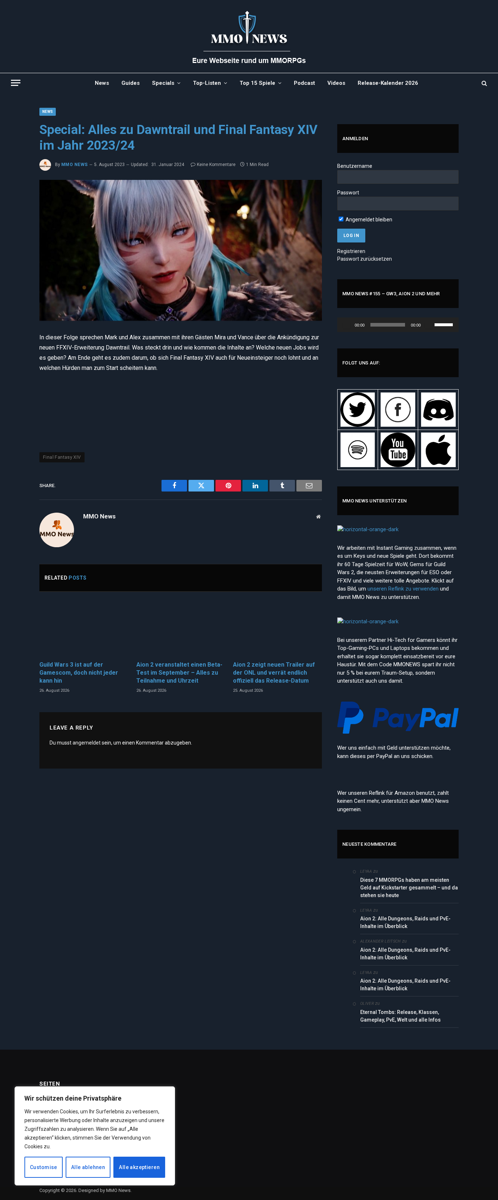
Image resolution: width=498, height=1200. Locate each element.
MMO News (74, 164)
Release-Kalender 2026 (388, 83)
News (102, 83)
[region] (95, 1135)
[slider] (445, 324)
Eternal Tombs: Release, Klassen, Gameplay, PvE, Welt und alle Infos (400, 1016)
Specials (163, 83)
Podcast (304, 83)
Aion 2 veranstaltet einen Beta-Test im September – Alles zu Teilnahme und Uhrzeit (179, 672)
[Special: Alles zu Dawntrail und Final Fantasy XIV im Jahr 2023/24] (180, 250)
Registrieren (351, 251)
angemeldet (87, 743)
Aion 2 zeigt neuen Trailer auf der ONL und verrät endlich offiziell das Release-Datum (274, 672)
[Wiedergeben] (346, 324)
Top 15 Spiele (257, 83)
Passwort (348, 193)
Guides (130, 83)
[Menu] (15, 83)
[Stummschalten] (428, 324)
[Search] (483, 83)
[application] (398, 324)
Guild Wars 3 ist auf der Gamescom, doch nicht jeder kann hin (78, 672)
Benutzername (354, 166)
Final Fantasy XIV (62, 457)
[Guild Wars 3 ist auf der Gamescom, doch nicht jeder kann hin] (83, 628)
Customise (43, 1167)
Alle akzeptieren (139, 1167)
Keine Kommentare (216, 164)
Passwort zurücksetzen (364, 259)
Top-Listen (207, 83)
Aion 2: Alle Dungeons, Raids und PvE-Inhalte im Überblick (405, 922)
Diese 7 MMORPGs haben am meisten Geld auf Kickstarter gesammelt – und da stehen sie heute (409, 887)
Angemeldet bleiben (368, 219)
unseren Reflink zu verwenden (403, 588)
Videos (336, 83)
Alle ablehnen (88, 1167)
